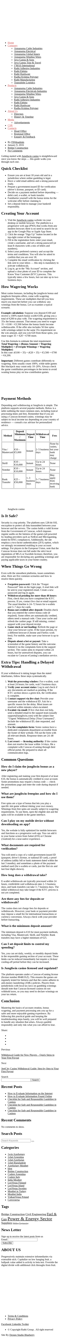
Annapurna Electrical (25, 51)
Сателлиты (14, 1200)
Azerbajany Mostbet (18, 1165)
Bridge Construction (18, 148)
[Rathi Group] (30, 12)
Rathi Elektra (20, 71)
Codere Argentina (17, 1174)
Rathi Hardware (22, 74)
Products (12, 85)
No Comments (15, 150)
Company (13, 45)
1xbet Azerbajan (16, 1160)
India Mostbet (15, 1180)
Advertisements (22, 122)
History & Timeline (24, 116)
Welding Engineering (20, 1223)
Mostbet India (15, 1194)
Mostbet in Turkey (17, 1191)
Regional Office (22, 134)
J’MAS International (24, 65)
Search (4, 1076)
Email (4, 1239)
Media (11, 119)
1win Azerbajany (16, 1154)
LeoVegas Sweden (17, 1188)
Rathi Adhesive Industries (27, 68)
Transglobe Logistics (24, 82)
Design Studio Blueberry (22, 1335)
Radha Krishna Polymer (26, 77)
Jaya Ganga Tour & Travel (27, 62)
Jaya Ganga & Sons (24, 59)
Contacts (12, 128)
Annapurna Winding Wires (27, 57)
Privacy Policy (15, 1318)
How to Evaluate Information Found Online (30, 1096)
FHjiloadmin (17, 142)
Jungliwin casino (30, 156)
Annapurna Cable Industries (28, 48)
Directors (18, 114)
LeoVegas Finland (17, 1182)
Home (11, 42)
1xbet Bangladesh (17, 1162)
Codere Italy (14, 1177)
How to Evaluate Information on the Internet (30, 1093)
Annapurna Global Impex (27, 54)
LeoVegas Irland (16, 1185)
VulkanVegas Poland (18, 1197)
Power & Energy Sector (30, 1218)
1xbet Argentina (16, 1157)
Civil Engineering (35, 1214)
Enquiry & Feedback (24, 136)
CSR (10, 125)
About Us (13, 111)
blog (10, 1168)
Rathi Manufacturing (24, 79)
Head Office (20, 131)
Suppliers (6, 1222)
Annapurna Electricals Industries (30, 91)
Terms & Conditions (18, 1316)
